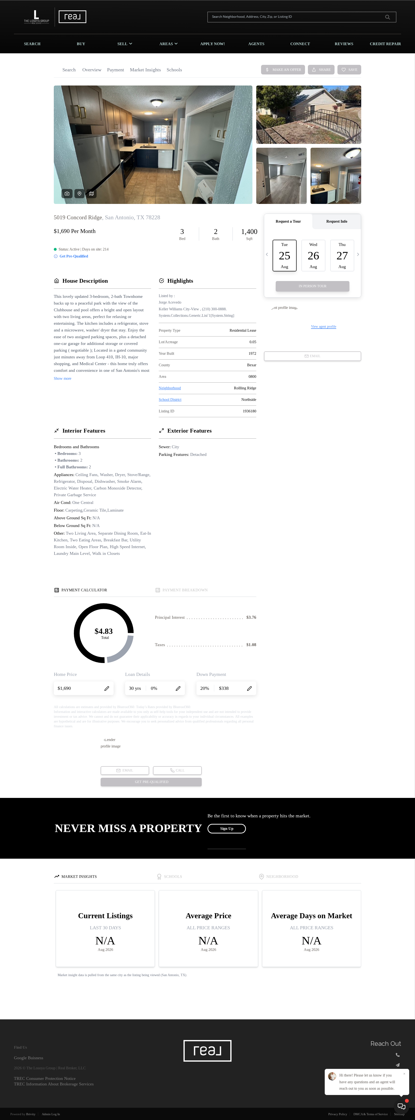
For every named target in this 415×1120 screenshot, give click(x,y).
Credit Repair (385, 44)
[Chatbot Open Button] (401, 1106)
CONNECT (300, 44)
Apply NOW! (212, 44)
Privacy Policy (337, 1114)
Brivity (31, 1114)
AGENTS (256, 44)
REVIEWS (344, 44)
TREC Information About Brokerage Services (54, 1084)
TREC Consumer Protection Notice (45, 1078)
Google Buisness (28, 1057)
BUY (81, 44)
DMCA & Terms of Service (371, 1114)
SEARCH (32, 44)
